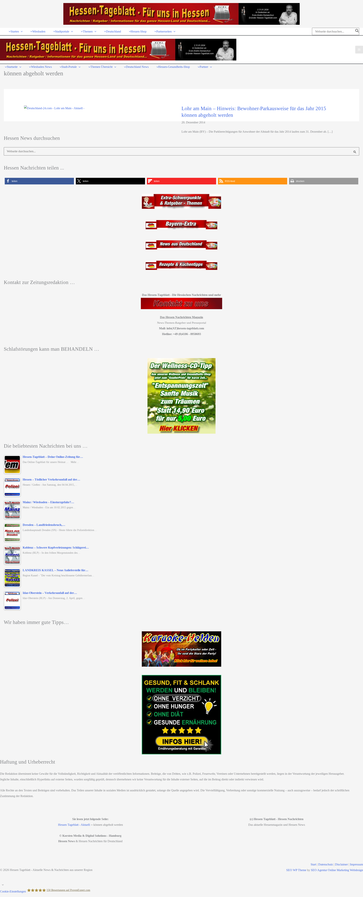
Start (313, 864)
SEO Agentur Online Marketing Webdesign (337, 870)
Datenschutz (325, 864)
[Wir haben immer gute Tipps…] (181, 649)
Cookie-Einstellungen (13, 891)
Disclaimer (341, 864)
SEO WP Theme (296, 870)
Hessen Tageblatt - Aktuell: (74, 824)
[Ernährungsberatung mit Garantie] (181, 714)
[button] (21, 31)
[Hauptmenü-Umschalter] (359, 49)
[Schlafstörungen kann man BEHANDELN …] (181, 396)
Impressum (356, 864)
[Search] (357, 31)
